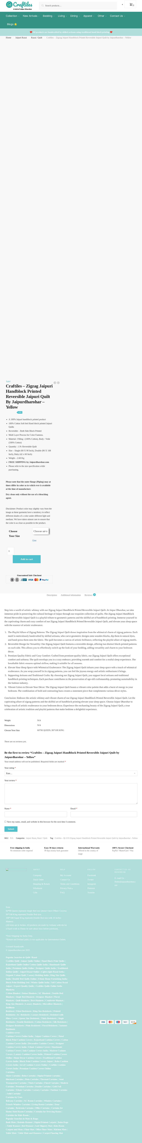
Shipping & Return (41, 884)
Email (74, 809)
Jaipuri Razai (21, 37)
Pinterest (91, 888)
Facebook (91, 875)
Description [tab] (52, 595)
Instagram (91, 884)
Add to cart (27, 559)
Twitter (90, 879)
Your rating (10, 768)
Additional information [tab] (71, 595)
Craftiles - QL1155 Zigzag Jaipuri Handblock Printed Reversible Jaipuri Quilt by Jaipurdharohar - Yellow (96, 838)
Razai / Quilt (36, 37)
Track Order (38, 879)
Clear (34, 540)
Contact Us (65, 879)
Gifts (35, 892)
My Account (65, 875)
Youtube (91, 892)
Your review (10, 780)
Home (8, 37)
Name (7, 809)
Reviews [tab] (88, 595)
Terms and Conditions (69, 884)
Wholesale (38, 888)
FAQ (62, 892)
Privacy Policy (66, 888)
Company (37, 875)
